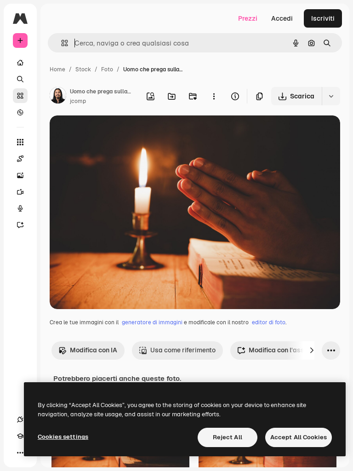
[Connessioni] (20, 419)
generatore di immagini (152, 322)
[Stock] (20, 95)
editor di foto (268, 322)
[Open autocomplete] (61, 43)
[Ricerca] (20, 79)
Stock (83, 69)
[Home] (20, 62)
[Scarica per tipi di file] (331, 96)
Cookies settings (63, 437)
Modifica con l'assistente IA (291, 350)
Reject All (227, 437)
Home (57, 69)
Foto (107, 69)
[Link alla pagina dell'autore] (58, 96)
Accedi (282, 18)
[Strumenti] (20, 142)
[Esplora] (20, 112)
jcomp (78, 101)
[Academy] (20, 436)
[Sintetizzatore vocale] (20, 208)
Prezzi (247, 18)
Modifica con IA (93, 350)
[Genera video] (20, 191)
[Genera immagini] (20, 175)
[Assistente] (20, 225)
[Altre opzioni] (214, 96)
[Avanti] (311, 350)
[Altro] (20, 452)
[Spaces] (20, 158)
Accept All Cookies (298, 437)
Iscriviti (323, 18)
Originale (110, 133)
